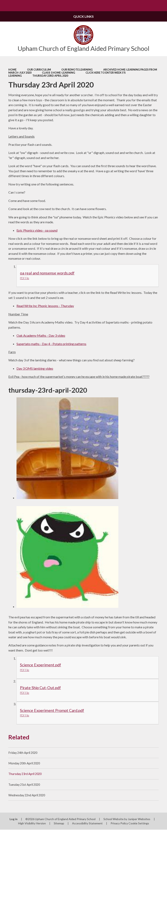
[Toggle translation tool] (150, 5)
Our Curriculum (39, 69)
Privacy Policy (119, 823)
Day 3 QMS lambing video (34, 368)
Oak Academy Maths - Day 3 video (40, 335)
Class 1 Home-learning (58, 72)
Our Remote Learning (77, 69)
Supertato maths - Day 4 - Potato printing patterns (51, 344)
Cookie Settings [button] (139, 823)
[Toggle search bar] (161, 5)
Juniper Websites (139, 819)
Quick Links (83, 16)
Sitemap (59, 823)
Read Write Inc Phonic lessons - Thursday (45, 306)
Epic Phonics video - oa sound (36, 230)
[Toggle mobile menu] (5, 5)
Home (12, 69)
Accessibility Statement (87, 823)
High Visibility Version (32, 823)
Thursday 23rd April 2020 (50, 75)
